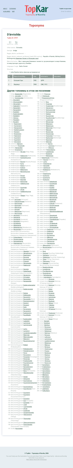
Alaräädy (46, 321)
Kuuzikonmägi (50, 118)
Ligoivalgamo (48, 277)
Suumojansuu (27, 381)
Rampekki (46, 165)
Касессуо (48, 363)
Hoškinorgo (50, 231)
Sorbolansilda (19, 98)
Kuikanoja (51, 295)
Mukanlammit (18, 227)
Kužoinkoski (53, 189)
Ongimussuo (48, 349)
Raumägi (23, 179)
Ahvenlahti (16, 100)
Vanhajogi (46, 255)
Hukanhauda (27, 271)
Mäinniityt (26, 339)
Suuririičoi (26, 398)
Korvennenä (27, 309)
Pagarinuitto (47, 173)
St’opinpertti (19, 149)
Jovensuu (51, 146)
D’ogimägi (49, 104)
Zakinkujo (47, 325)
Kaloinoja (51, 285)
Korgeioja (51, 293)
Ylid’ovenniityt (27, 414)
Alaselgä (26, 251)
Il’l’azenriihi (21, 146)
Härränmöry (27, 275)
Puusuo (47, 351)
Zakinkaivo (45, 388)
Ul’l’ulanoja (52, 309)
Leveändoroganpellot (29, 333)
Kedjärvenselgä (28, 289)
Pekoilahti (16, 120)
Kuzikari (52, 187)
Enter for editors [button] (66, 11)
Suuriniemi (17, 138)
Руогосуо (47, 94)
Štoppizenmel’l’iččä (48, 98)
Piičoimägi (26, 359)
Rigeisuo (47, 355)
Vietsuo (47, 359)
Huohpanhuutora (25, 157)
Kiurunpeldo (27, 299)
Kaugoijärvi (17, 221)
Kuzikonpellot (27, 319)
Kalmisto (20, 144)
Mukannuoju (49, 126)
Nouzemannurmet (29, 341)
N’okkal (25, 345)
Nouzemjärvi (17, 229)
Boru (47, 102)
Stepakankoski (54, 219)
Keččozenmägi (50, 110)
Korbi (25, 307)
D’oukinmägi (49, 106)
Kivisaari (17, 209)
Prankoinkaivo (46, 384)
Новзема (45, 263)
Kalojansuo (48, 331)
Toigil (25, 404)
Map (13, 11)
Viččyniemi (17, 142)
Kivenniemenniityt (28, 301)
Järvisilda (18, 96)
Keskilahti (16, 112)
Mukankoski (53, 195)
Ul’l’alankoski (53, 223)
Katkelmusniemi (19, 130)
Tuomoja (51, 307)
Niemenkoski (53, 197)
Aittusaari (18, 199)
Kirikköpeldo (27, 295)
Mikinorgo (50, 237)
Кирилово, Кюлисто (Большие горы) (27, 58)
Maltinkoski (53, 191)
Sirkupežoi (26, 379)
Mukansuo (48, 343)
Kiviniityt (26, 303)
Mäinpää (48, 130)
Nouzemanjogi (47, 247)
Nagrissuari (18, 211)
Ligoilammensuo (50, 341)
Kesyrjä (22, 161)
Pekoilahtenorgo (52, 239)
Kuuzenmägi (50, 116)
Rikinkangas (49, 155)
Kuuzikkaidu (27, 315)
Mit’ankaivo (45, 377)
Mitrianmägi (49, 122)
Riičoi (25, 371)
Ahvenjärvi (17, 215)
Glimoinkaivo (46, 373)
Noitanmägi (49, 132)
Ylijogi (44, 259)
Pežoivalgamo (50, 149)
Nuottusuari (18, 213)
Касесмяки (19, 428)
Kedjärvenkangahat (29, 285)
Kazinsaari (18, 205)
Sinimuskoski (54, 217)
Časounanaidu (27, 424)
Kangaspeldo (27, 281)
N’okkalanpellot (28, 349)
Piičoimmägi (50, 134)
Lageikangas (50, 151)
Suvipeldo (26, 402)
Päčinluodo (46, 96)
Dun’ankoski (53, 183)
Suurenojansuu (28, 386)
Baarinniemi (17, 124)
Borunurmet (27, 259)
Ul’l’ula (22, 189)
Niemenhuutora (25, 171)
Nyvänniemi (17, 134)
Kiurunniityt (26, 297)
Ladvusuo (48, 337)
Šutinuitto (46, 179)
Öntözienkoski (54, 227)
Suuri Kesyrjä (27, 388)
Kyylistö (22, 167)
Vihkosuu (51, 148)
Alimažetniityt (27, 253)
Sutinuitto (46, 175)
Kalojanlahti (16, 108)
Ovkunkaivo (45, 379)
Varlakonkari (53, 225)
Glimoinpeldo (27, 263)
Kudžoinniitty (27, 313)
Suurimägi (23, 187)
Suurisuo (47, 357)
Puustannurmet (28, 363)
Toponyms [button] (12, 8)
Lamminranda (27, 325)
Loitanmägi (49, 120)
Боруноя (51, 315)
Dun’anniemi (18, 126)
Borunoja (26, 257)
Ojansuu (15, 118)
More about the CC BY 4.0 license (36, 459)
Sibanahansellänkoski (56, 211)
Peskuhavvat (47, 163)
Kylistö (22, 165)
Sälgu (51, 221)
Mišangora (49, 124)
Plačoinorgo (50, 241)
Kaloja (50, 289)
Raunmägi (49, 140)
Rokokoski (53, 209)
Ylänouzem (46, 261)
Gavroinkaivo (46, 371)
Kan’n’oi (50, 144)
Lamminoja (26, 323)
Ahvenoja (51, 279)
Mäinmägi (26, 335)
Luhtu (45, 161)
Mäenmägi (49, 128)
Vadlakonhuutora (25, 191)
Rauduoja (51, 301)
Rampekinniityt (28, 367)
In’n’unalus (26, 277)
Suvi (24, 400)
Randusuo (48, 353)
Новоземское (18, 243)
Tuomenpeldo (27, 406)
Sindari (25, 377)
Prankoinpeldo (27, 361)
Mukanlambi (17, 225)
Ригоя (50, 319)
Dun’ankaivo (46, 365)
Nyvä (44, 251)
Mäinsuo (47, 345)
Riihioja (51, 303)
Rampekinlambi (18, 241)
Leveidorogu (46, 269)
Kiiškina (52, 185)
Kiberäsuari (18, 207)
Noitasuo (47, 347)
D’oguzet (26, 261)
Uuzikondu (26, 410)
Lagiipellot (26, 321)
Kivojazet (26, 305)
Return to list (10, 44)
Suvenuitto (46, 177)
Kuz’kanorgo (51, 235)
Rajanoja (51, 299)
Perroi (25, 353)
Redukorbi (49, 153)
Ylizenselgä (27, 418)
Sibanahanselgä (28, 373)
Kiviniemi (16, 132)
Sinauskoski (53, 215)
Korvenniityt (27, 311)
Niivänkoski (53, 199)
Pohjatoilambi (18, 237)
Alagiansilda (18, 94)
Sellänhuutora (24, 183)
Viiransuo (47, 361)
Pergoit (22, 175)
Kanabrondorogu (48, 267)
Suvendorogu (47, 273)
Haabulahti (16, 106)
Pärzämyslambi (18, 239)
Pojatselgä (49, 136)
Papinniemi (17, 136)
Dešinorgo (50, 229)
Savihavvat (46, 167)
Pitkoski (52, 203)
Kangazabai (18, 148)
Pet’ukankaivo (46, 383)
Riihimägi (49, 142)
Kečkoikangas (48, 275)
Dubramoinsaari (19, 201)
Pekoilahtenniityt (28, 351)
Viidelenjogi (46, 257)
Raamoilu (26, 365)
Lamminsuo (48, 339)
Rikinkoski (53, 207)
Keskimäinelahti (18, 114)
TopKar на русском (65, 8)
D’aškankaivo (46, 367)
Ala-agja (22, 151)
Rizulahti (16, 122)
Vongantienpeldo (28, 412)
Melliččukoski (54, 193)
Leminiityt (26, 331)
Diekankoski (53, 181)
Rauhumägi (49, 138)
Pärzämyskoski (54, 205)
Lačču (25, 329)
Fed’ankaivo (46, 369)
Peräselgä (26, 357)
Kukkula (48, 114)
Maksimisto (24, 169)
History (16, 44)
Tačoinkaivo (46, 386)
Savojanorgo (51, 243)
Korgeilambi (17, 223)
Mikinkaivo (45, 375)
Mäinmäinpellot (28, 337)
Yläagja (22, 195)
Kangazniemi (18, 128)
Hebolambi (17, 217)
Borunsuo (48, 327)
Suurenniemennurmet (30, 383)
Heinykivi (26, 269)
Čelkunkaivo (46, 390)
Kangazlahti (17, 110)
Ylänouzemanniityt (29, 422)
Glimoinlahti (16, 104)
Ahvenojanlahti (17, 102)
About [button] (5, 8)
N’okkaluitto (46, 169)
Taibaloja (51, 305)
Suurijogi (45, 253)
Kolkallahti (16, 116)
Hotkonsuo (48, 329)
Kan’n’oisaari (18, 203)
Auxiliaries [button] (6, 11)
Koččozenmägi (50, 112)
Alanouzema (46, 245)
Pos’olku (22, 177)
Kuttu (22, 163)
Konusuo (47, 335)
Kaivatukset (27, 279)
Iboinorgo (50, 233)
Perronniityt (27, 355)
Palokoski (52, 201)
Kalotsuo (47, 333)
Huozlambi (17, 219)
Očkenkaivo (46, 381)
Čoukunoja (52, 313)
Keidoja (25, 293)
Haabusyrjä (23, 155)
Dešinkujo (47, 323)
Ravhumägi (23, 181)
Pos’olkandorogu (48, 271)
